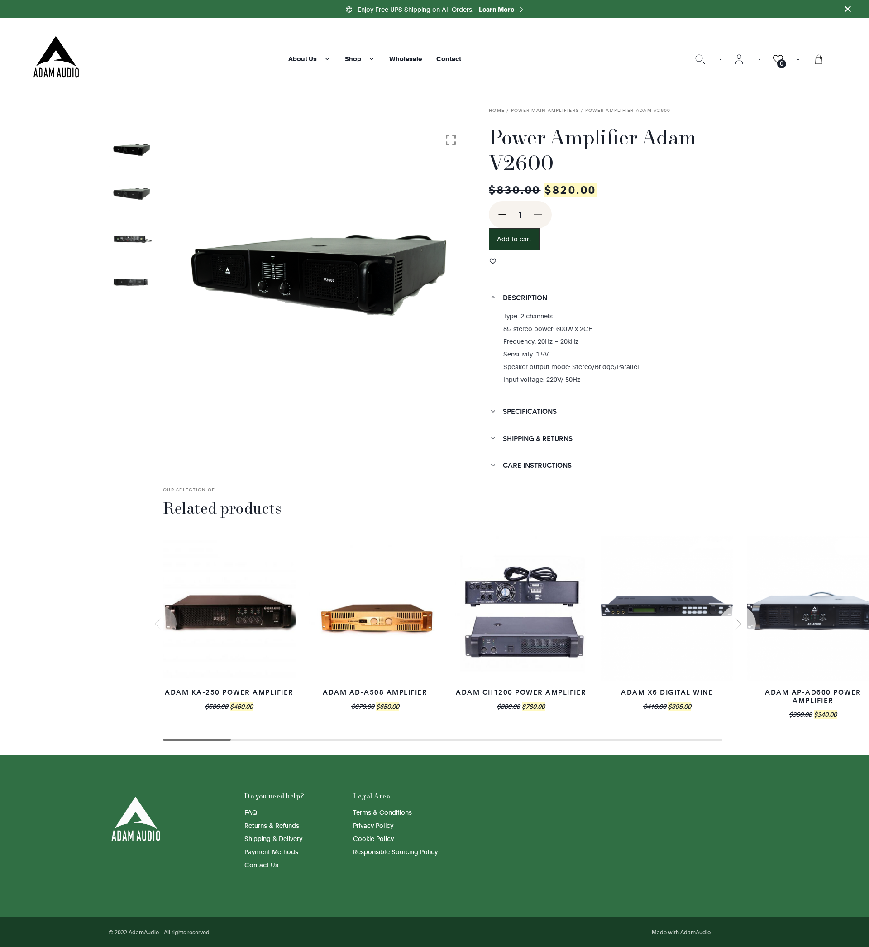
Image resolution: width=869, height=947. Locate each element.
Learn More (497, 9)
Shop (353, 58)
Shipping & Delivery (273, 838)
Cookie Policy (373, 838)
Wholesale (405, 58)
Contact (448, 58)
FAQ (250, 812)
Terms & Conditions (382, 812)
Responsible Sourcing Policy (395, 851)
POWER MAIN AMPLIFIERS (545, 110)
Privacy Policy (373, 825)
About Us (302, 58)
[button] (493, 261)
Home (497, 110)
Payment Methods (271, 851)
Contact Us (261, 864)
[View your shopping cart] (819, 58)
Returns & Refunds (271, 825)
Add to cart (514, 239)
